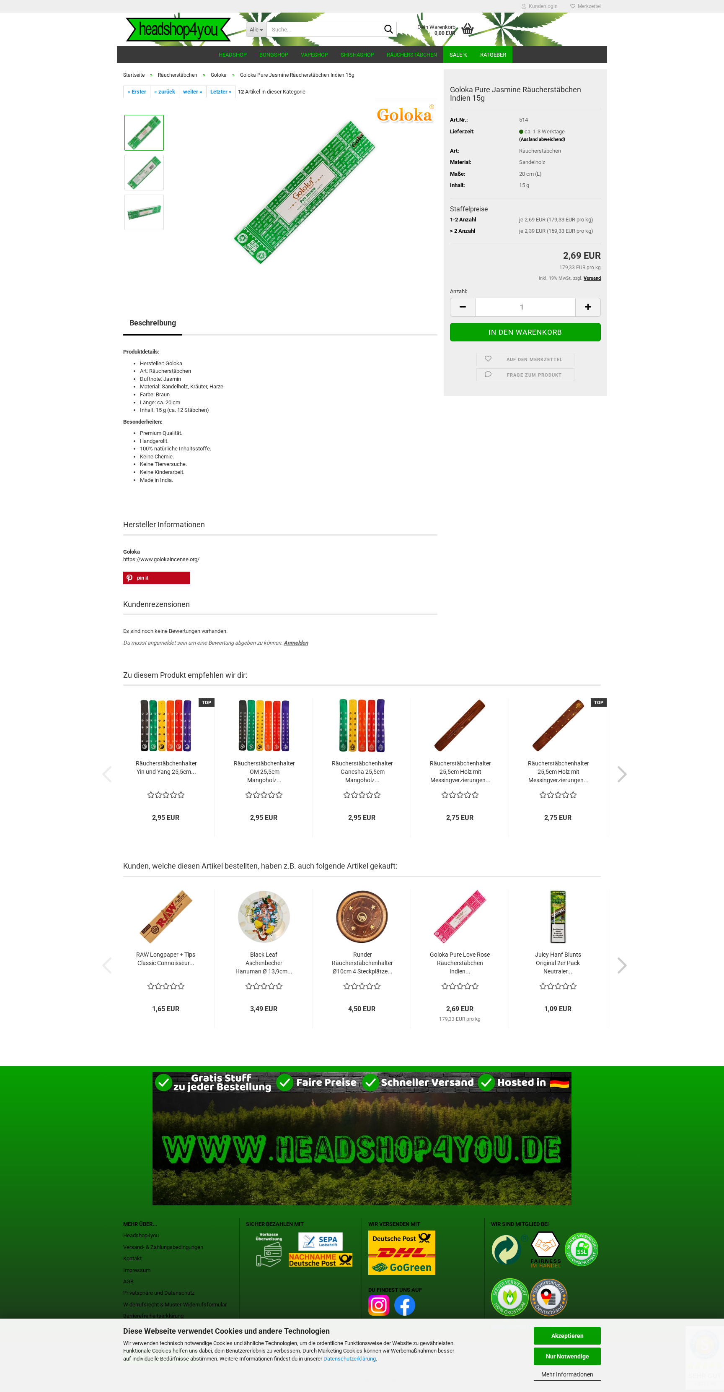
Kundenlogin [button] (542, 6)
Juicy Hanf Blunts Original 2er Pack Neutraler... (558, 963)
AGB (128, 1281)
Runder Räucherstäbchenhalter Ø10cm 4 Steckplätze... (362, 963)
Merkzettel (588, 6)
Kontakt (132, 1258)
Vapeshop (314, 55)
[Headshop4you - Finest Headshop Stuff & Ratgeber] (178, 29)
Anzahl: (458, 291)
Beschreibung (152, 322)
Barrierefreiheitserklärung (153, 1316)
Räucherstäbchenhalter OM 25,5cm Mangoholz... (264, 771)
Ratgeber (493, 55)
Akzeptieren (567, 1335)
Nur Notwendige (567, 1356)
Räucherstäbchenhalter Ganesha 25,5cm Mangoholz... (362, 771)
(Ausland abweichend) (542, 139)
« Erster (136, 91)
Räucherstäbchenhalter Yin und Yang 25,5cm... (166, 767)
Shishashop (357, 55)
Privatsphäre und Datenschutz (158, 1293)
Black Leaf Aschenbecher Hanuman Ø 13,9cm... (263, 963)
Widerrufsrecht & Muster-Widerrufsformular (175, 1304)
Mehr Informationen (567, 1374)
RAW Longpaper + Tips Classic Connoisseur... (165, 958)
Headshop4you (141, 1235)
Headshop (233, 55)
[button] (462, 307)
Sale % (459, 55)
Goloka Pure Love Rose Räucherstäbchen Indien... (460, 963)
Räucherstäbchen (412, 55)
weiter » (192, 91)
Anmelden (296, 643)
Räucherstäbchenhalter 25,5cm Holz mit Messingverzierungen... (460, 771)
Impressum (136, 1270)
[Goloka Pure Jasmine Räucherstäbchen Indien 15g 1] (304, 192)
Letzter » (221, 91)
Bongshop (273, 55)
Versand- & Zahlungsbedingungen (163, 1247)
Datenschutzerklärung (349, 1359)
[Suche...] (389, 29)
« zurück (164, 91)
